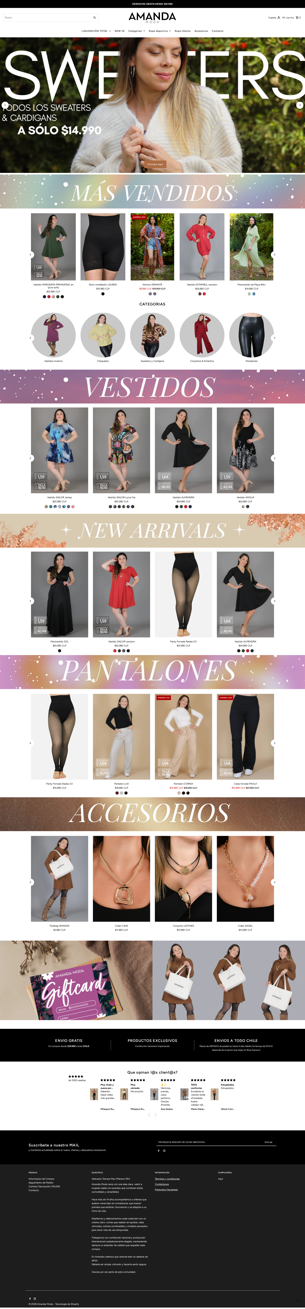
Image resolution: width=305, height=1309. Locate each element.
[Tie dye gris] (59, 506)
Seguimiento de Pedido (41, 1182)
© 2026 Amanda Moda (41, 1304)
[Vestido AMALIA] (245, 450)
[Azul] (253, 293)
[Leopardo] (119, 506)
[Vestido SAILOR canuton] (121, 594)
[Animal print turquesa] (50, 506)
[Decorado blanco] (68, 506)
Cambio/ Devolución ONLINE (44, 1186)
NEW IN (120, 31)
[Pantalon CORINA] (183, 737)
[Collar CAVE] (121, 879)
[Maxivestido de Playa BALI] (251, 246)
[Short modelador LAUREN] (103, 246)
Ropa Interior (183, 31)
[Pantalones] (251, 335)
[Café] (199, 293)
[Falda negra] (247, 506)
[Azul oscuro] (154, 293)
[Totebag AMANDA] (59, 879)
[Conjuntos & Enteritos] (202, 335)
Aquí (220, 1178)
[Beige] (121, 793)
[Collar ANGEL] (245, 879)
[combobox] (47, 17)
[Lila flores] (73, 506)
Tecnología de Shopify (67, 1304)
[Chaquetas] (103, 335)
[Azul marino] (44, 296)
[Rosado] (53, 296)
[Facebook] (158, 1151)
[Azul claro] (150, 293)
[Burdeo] (117, 793)
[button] (150, 1115)
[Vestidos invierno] (53, 335)
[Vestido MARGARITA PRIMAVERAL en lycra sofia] (53, 246)
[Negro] (62, 296)
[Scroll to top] (298, 1300)
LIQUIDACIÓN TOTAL (95, 31)
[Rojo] (49, 296)
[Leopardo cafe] (46, 506)
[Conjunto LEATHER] (183, 879)
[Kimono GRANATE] (152, 246)
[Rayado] (123, 650)
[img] (76, 1076)
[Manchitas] (132, 506)
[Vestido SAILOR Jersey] (59, 450)
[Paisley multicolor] (123, 506)
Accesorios (201, 31)
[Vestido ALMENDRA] (183, 450)
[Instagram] (164, 1151)
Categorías (135, 31)
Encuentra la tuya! (82, 164)
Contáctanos (162, 1184)
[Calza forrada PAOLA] (245, 737)
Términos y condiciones (167, 1178)
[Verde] (249, 293)
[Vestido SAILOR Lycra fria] (121, 450)
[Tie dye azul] (64, 506)
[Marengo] (119, 650)
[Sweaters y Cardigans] (152, 335)
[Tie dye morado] (55, 506)
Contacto (218, 31)
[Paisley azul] (114, 506)
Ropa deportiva (158, 31)
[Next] (299, 105)
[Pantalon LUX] (121, 737)
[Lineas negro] (110, 506)
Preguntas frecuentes (166, 1189)
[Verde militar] (57, 296)
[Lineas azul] (128, 506)
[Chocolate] (188, 793)
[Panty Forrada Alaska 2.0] (183, 594)
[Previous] (5, 105)
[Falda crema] (243, 506)
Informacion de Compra (41, 1178)
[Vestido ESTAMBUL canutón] (202, 246)
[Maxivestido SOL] (59, 594)
